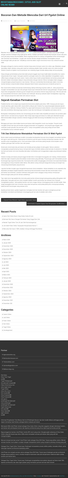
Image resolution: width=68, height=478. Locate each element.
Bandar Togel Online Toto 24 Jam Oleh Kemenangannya (19, 222)
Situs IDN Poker (34, 452)
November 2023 (8, 249)
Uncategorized (7, 330)
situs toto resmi (5, 391)
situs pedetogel (6, 403)
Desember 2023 (8, 246)
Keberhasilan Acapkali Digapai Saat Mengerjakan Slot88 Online (46, 203)
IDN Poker (42, 440)
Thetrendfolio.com (8, 362)
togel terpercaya (6, 407)
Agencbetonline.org (9, 354)
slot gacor (4, 399)
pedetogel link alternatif (8, 401)
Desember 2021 (8, 300)
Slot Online (32, 21)
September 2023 (8, 255)
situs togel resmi (6, 387)
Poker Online (7, 321)
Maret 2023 (6, 275)
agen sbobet (5, 413)
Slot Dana (4, 375)
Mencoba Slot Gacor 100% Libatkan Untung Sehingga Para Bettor (22, 229)
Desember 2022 (8, 284)
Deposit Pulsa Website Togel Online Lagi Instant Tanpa (19, 200)
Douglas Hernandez (20, 21)
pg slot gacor (29, 52)
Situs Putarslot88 (6, 395)
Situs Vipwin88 (5, 411)
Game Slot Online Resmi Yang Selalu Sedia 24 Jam (18, 216)
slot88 (3, 379)
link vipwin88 (4, 409)
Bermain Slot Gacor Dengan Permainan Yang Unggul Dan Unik (21, 219)
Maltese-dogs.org (8, 369)
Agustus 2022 (7, 297)
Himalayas (38, 476)
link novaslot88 (5, 393)
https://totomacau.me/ (8, 385)
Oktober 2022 (7, 290)
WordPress (62, 476)
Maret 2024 (6, 239)
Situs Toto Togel (6, 377)
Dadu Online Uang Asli (36, 426)
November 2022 (8, 287)
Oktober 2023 (7, 252)
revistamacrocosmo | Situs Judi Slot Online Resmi (21, 476)
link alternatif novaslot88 (8, 383)
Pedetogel (31, 420)
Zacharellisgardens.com (10, 365)
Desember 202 (7, 303)
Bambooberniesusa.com (10, 358)
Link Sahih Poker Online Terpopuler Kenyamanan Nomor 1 (20, 225)
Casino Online (7, 314)
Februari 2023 (7, 278)
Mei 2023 (6, 268)
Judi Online (6, 317)
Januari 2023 (7, 281)
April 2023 (6, 271)
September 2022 (8, 294)
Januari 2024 (7, 243)
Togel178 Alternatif (6, 381)
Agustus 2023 (7, 259)
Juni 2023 (6, 265)
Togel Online (7, 327)
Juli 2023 (5, 262)
